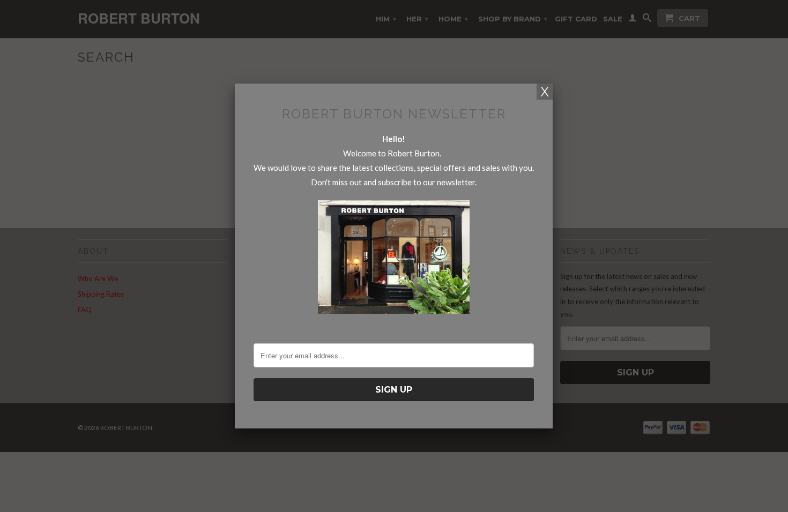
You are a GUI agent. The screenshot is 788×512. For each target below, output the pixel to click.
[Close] (545, 92)
